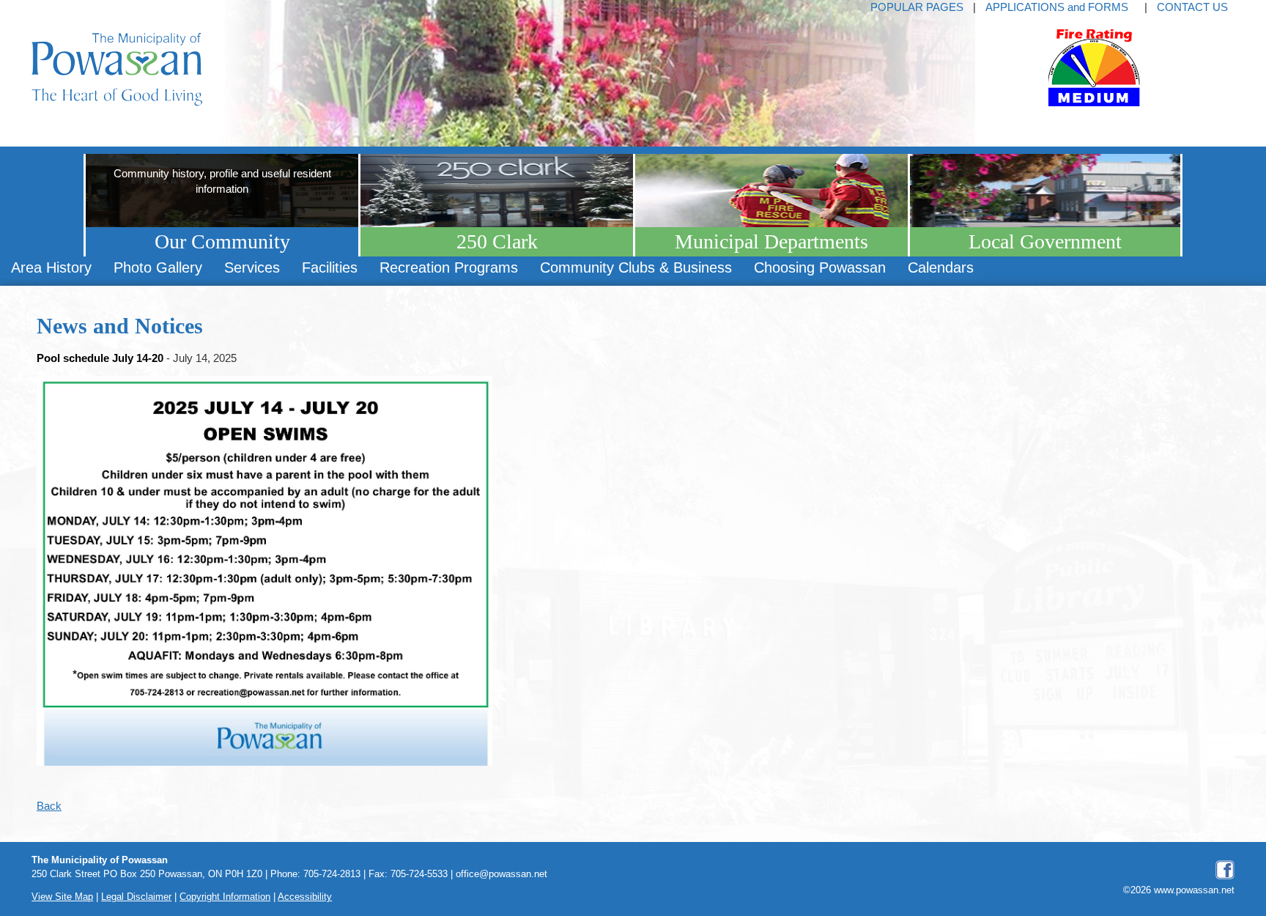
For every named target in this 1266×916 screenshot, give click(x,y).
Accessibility (305, 897)
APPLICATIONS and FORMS (1056, 7)
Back (49, 805)
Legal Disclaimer (136, 897)
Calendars (941, 267)
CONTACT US (1192, 7)
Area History (51, 267)
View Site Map (62, 897)
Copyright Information (224, 897)
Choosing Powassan (820, 267)
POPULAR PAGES (916, 7)
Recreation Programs (449, 267)
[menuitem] (51, 267)
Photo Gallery (158, 267)
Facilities (330, 267)
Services (252, 267)
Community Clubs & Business (636, 267)
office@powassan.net (501, 874)
